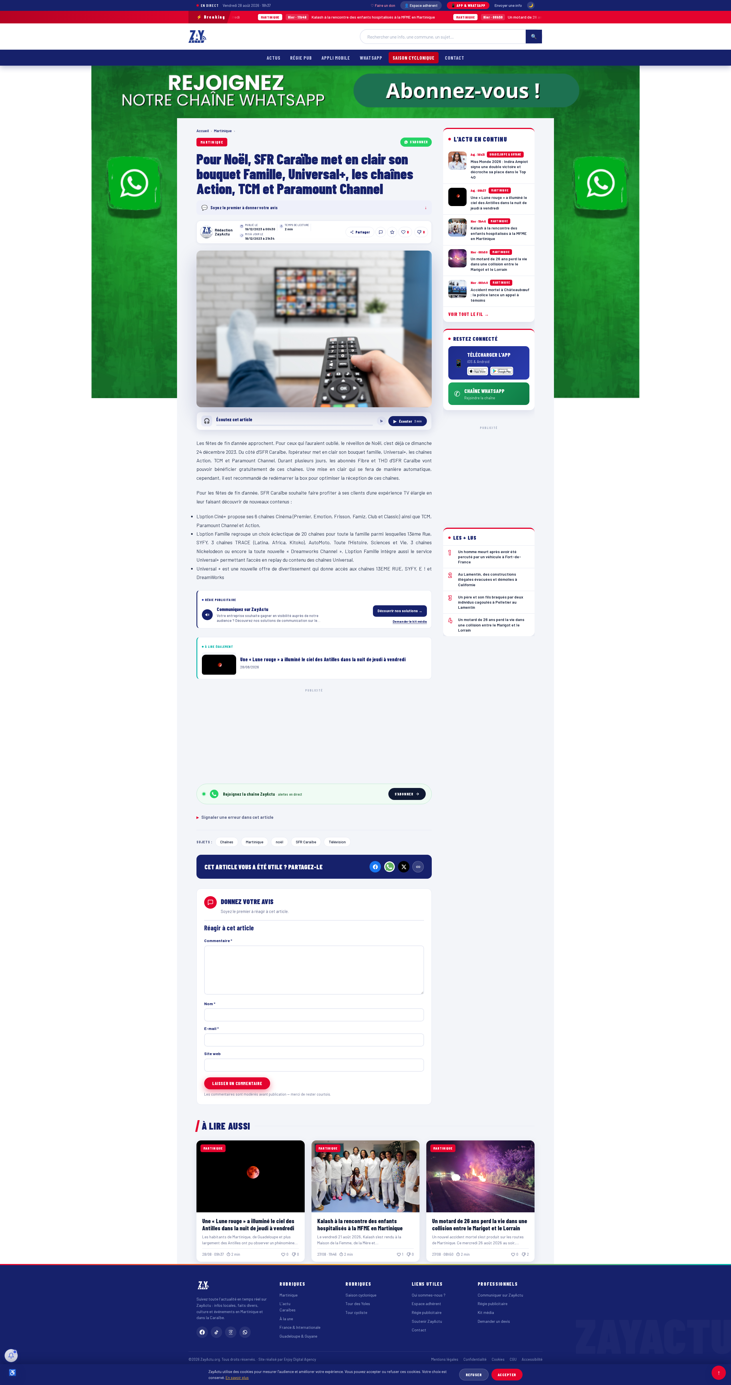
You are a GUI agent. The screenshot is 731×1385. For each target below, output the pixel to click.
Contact (454, 58)
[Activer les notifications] (11, 1355)
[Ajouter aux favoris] (392, 232)
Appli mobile (336, 58)
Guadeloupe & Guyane (298, 1336)
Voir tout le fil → (468, 314)
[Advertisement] (314, 735)
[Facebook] (375, 866)
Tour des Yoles (358, 1303)
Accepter (507, 1374)
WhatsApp (371, 58)
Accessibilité (532, 1359)
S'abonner (419, 142)
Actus (273, 58)
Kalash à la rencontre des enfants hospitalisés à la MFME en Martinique (277, 17)
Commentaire (218, 940)
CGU (513, 1359)
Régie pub (301, 58)
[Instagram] (230, 1332)
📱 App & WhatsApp (468, 5)
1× (381, 421)
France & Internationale (300, 1327)
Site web (212, 1053)
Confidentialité (475, 1359)
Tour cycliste (356, 1312)
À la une (286, 1318)
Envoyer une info (508, 5)
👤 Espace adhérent (421, 5)
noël (279, 841)
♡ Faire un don (383, 5)
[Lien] (418, 866)
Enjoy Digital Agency (300, 1359)
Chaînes (226, 841)
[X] (403, 866)
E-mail (211, 1028)
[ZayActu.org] (197, 36)
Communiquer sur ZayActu (500, 1295)
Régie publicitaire (426, 1312)
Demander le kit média (410, 621)
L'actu (285, 1303)
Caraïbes (288, 1309)
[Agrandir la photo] (314, 329)
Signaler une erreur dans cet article (235, 817)
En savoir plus (237, 1377)
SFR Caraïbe (306, 841)
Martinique (223, 130)
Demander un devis (494, 1321)
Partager (363, 232)
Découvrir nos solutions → (399, 610)
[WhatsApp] (389, 866)
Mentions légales (444, 1359)
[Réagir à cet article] (380, 232)
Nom (209, 1003)
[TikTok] (216, 1332)
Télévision (337, 841)
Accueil (202, 130)
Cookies (498, 1359)
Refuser (474, 1374)
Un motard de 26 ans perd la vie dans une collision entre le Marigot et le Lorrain (480, 17)
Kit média (486, 1312)
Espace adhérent (426, 1303)
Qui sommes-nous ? (428, 1295)
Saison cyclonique (414, 58)
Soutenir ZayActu (427, 1321)
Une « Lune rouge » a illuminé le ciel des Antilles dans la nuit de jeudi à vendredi (248, 1224)
